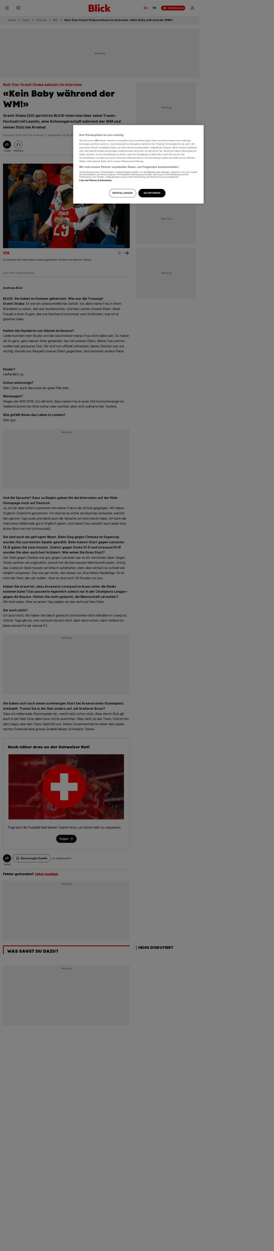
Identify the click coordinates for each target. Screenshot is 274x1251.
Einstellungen (123, 193)
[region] (138, 164)
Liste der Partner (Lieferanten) (95, 180)
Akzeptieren (152, 193)
